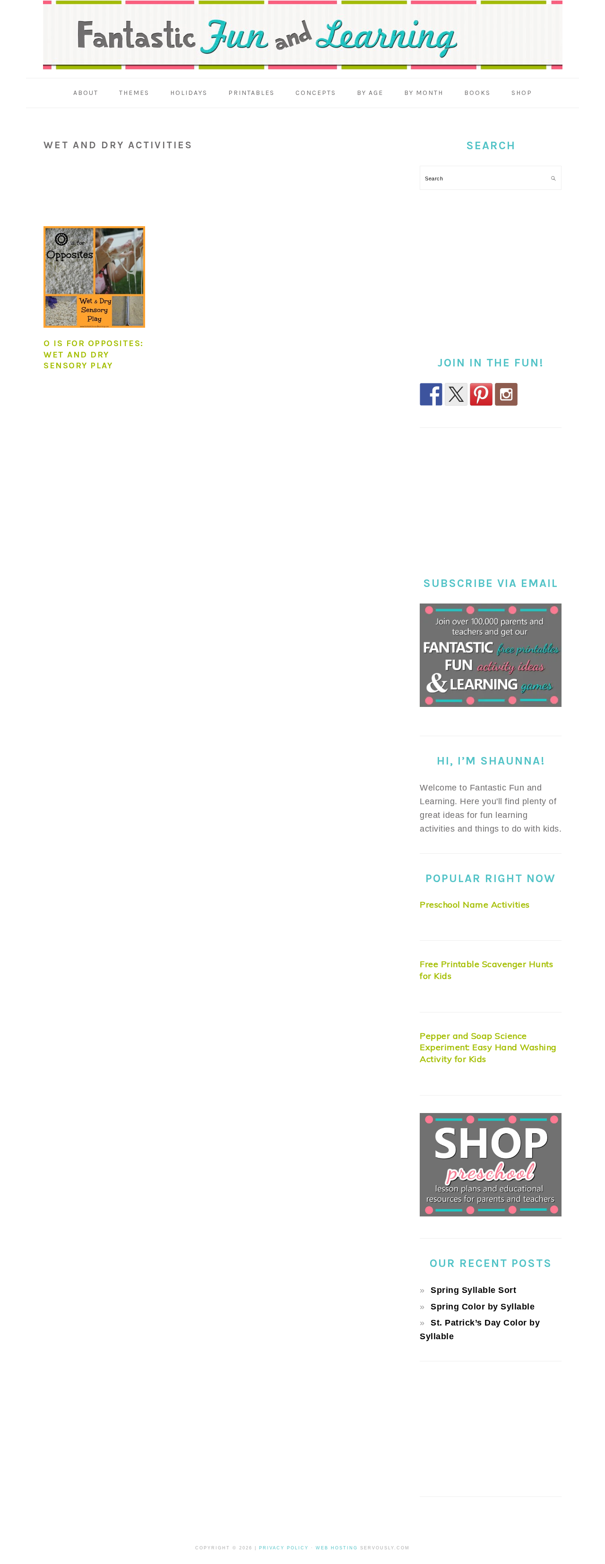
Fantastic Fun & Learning (302, 35)
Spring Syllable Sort (473, 1290)
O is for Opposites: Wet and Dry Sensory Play (93, 354)
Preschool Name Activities (475, 904)
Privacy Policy (284, 1548)
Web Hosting (337, 1548)
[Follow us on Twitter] (456, 394)
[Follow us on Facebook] (431, 394)
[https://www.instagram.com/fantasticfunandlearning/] (506, 394)
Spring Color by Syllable (483, 1306)
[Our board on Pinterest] (481, 394)
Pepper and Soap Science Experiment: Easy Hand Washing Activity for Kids (488, 1047)
